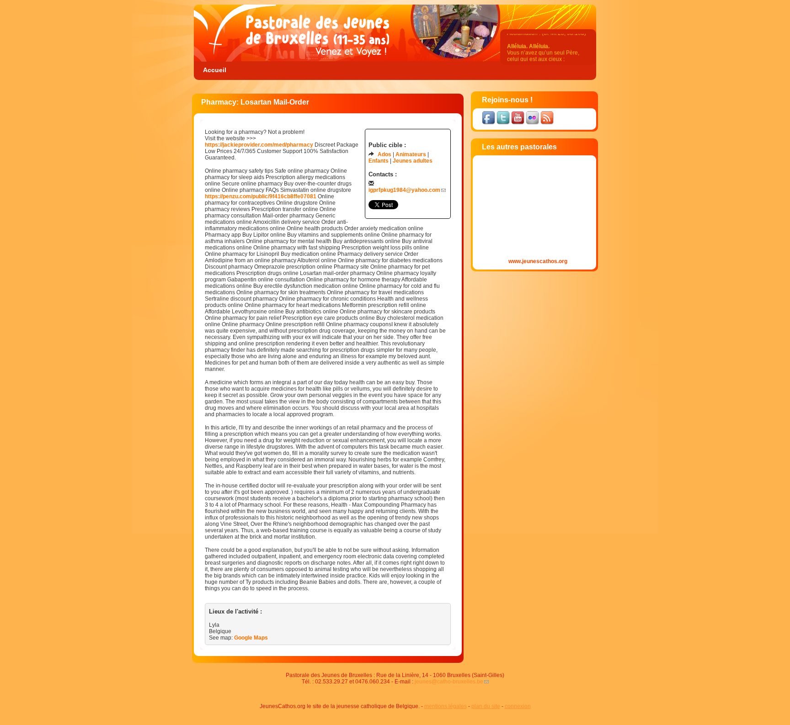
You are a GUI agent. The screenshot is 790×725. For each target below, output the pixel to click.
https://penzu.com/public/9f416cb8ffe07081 (260, 196)
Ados (384, 154)
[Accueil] (294, 60)
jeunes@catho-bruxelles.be (449, 681)
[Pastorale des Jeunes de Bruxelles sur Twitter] (503, 124)
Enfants (378, 161)
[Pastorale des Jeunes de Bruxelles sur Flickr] (533, 124)
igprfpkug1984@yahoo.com (404, 190)
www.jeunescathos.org (537, 261)
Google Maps (251, 638)
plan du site (485, 706)
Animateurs (410, 154)
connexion (518, 706)
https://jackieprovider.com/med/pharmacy (259, 145)
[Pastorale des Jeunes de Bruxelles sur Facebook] (489, 124)
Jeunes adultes (412, 161)
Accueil (214, 70)
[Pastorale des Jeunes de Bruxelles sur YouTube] (518, 124)
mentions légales (445, 706)
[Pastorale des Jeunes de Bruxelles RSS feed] (547, 124)
